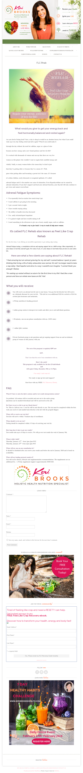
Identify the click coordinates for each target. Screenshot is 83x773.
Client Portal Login (28, 54)
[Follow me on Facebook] (37, 672)
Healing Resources (50, 768)
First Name (10, 635)
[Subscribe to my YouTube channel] (46, 672)
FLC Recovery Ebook (50, 382)
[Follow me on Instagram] (41, 672)
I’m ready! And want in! (42, 373)
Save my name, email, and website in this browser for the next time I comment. (33, 540)
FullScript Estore (36, 50)
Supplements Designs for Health (61, 50)
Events (44, 54)
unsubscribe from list (41, 660)
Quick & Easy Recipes (16, 50)
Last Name (10, 643)
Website (8, 532)
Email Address (12, 627)
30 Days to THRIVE (63, 47)
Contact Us (58, 54)
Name (8, 516)
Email (8, 524)
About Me (16, 47)
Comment (9, 494)
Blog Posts (46, 47)
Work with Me (31, 47)
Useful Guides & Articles (33, 768)
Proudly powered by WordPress (32, 771)
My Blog (20, 768)
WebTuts (57, 771)
